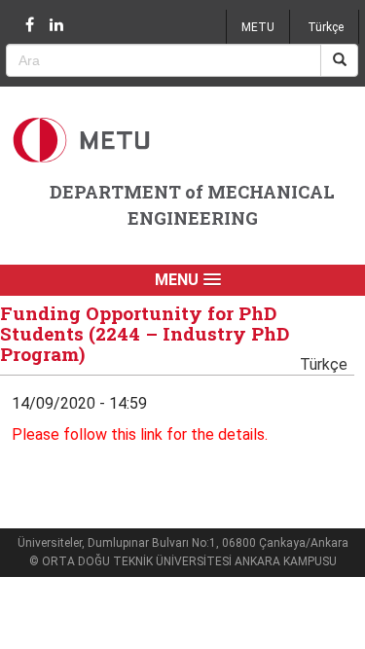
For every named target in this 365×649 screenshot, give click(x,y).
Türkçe (326, 27)
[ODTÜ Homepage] (84, 139)
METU (257, 27)
